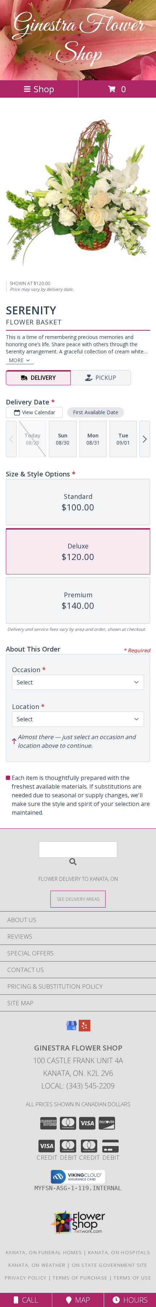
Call (28, 1300)
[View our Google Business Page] (71, 1029)
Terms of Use (132, 1277)
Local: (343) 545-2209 (78, 1086)
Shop (44, 89)
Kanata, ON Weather (36, 1265)
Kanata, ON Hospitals (119, 1252)
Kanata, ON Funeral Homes (44, 1252)
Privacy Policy (25, 1277)
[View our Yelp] (84, 1029)
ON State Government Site (110, 1265)
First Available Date (95, 412)
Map (80, 1300)
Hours (134, 1300)
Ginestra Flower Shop (78, 40)
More (16, 360)
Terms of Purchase (80, 1277)
